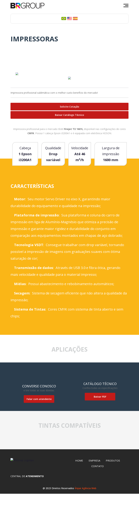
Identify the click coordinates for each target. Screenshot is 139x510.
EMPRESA (94, 460)
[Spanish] (75, 18)
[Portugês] (63, 18)
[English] (69, 18)
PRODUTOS (113, 460)
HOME (79, 460)
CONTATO (97, 466)
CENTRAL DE (27, 476)
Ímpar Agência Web (85, 488)
